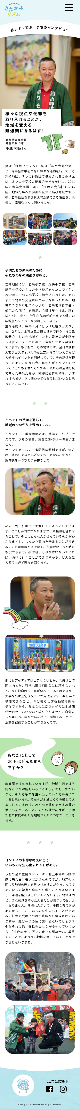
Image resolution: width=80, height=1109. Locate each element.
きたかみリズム (14, 10)
